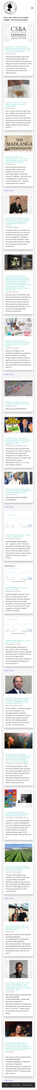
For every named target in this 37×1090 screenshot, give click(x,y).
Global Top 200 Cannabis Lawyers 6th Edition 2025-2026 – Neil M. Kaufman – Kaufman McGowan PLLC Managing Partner (18, 701)
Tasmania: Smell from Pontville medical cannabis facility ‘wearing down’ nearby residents (18, 868)
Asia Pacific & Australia (13, 872)
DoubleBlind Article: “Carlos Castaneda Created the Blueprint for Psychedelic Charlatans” (18, 814)
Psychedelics (10, 538)
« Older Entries (8, 190)
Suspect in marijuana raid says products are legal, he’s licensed (17, 403)
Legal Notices (15, 1085)
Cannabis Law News (12, 227)
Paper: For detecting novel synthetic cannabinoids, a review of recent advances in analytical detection (18, 343)
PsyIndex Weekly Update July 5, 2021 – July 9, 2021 (17, 588)
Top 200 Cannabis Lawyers (14, 705)
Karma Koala (10, 932)
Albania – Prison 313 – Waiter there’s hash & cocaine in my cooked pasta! (16, 104)
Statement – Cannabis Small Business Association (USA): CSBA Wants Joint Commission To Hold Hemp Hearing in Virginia (18, 49)
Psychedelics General (22, 763)
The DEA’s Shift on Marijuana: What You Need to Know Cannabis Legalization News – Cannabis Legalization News (18, 441)
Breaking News (10, 54)
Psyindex (18, 538)
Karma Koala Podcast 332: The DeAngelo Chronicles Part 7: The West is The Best (17, 928)
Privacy (6, 1085)
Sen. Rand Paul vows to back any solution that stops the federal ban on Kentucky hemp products (18, 491)
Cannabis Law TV (11, 406)
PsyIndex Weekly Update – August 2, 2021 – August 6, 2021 (18, 536)
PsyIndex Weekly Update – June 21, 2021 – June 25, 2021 (18, 641)
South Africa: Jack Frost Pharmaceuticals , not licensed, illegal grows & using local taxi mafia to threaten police (17, 159)
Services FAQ (27, 1085)
